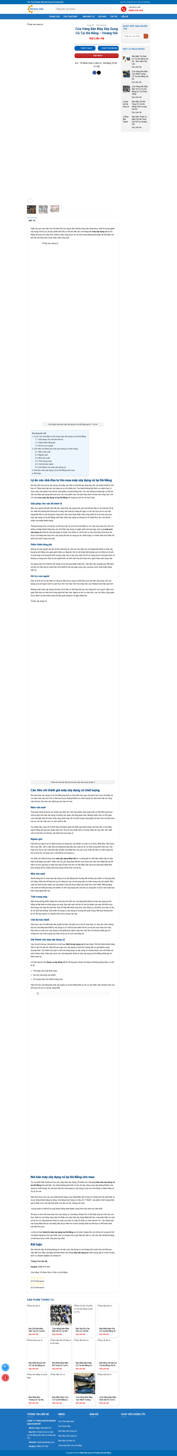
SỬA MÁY (102, 16)
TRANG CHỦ (54, 16)
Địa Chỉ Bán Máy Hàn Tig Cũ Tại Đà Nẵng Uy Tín (37, 1329)
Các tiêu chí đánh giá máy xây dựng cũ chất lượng (56, 449)
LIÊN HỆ (124, 16)
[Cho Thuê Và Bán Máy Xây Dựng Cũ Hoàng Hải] (39, 9)
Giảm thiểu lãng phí (46, 442)
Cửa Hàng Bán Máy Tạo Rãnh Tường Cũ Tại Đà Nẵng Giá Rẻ (84, 1398)
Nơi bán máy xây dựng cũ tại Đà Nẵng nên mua (54, 470)
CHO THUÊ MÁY (70, 16)
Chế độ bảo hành (45, 464)
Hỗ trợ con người (45, 446)
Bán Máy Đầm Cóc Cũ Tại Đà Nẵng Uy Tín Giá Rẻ (60, 1398)
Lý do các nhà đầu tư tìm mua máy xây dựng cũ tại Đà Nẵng (60, 436)
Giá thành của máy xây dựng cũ (52, 467)
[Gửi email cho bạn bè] (99, 73)
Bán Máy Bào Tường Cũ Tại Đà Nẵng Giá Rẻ (36, 1398)
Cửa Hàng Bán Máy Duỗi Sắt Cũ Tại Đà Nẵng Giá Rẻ (107, 1398)
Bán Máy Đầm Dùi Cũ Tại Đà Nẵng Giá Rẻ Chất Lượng (107, 1329)
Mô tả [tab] (32, 220)
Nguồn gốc (43, 455)
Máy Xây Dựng (101, 25)
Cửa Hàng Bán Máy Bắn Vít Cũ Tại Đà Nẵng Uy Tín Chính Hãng (60, 1329)
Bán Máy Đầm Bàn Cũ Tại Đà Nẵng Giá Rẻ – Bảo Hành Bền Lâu (84, 1364)
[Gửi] (109, 9)
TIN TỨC (114, 16)
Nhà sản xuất (44, 458)
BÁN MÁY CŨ (89, 16)
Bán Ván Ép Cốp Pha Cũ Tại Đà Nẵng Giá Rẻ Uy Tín (84, 1329)
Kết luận (37, 473)
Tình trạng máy (45, 461)
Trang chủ (90, 25)
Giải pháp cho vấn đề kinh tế (50, 439)
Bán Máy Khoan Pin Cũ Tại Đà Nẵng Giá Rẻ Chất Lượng (37, 1364)
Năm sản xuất (44, 452)
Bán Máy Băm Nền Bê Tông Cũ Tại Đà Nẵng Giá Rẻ (60, 1364)
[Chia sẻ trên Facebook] (94, 73)
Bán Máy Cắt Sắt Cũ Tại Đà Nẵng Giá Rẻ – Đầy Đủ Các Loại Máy (108, 1364)
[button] (30, 200)
